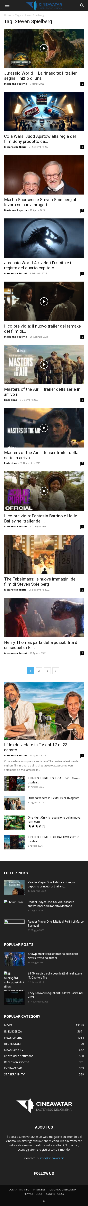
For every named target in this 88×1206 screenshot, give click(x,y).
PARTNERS (39, 1189)
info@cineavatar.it (52, 1158)
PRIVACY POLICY (33, 1194)
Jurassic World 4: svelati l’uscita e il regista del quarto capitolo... (38, 265)
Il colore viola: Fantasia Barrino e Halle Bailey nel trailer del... (40, 519)
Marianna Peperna (15, 83)
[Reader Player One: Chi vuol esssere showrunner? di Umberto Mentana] (14, 907)
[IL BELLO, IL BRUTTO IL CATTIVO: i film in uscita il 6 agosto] (14, 842)
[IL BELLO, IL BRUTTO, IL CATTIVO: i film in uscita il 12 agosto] (14, 783)
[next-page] (55, 670)
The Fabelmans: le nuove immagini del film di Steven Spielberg (40, 582)
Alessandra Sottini (15, 273)
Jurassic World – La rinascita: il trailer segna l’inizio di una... (40, 76)
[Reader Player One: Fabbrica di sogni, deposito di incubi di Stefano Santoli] (14, 887)
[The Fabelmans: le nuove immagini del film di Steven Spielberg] (44, 554)
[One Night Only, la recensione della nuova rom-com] (14, 823)
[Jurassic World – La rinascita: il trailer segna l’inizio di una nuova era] (44, 48)
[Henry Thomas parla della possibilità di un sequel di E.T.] (44, 617)
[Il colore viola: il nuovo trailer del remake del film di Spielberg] (44, 301)
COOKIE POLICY (55, 1194)
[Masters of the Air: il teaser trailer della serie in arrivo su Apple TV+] (44, 427)
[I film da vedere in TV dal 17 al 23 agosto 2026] (44, 711)
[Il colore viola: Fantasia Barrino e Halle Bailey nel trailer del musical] (44, 491)
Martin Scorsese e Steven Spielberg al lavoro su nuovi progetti (40, 202)
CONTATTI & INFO (19, 1189)
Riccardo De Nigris (15, 146)
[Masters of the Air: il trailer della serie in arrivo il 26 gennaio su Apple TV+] (44, 364)
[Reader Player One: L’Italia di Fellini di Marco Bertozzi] (14, 927)
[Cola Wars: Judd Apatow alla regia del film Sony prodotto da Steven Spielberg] (44, 111)
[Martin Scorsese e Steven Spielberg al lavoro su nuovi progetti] (44, 175)
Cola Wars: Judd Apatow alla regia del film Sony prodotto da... (40, 139)
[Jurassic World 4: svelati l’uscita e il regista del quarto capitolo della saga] (44, 238)
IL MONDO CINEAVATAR (62, 1189)
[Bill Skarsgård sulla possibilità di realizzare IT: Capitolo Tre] (14, 982)
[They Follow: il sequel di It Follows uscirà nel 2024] (14, 998)
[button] (7, 5)
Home (7, 15)
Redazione (10, 399)
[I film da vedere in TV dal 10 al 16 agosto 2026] (14, 803)
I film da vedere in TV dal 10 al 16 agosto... (54, 798)
